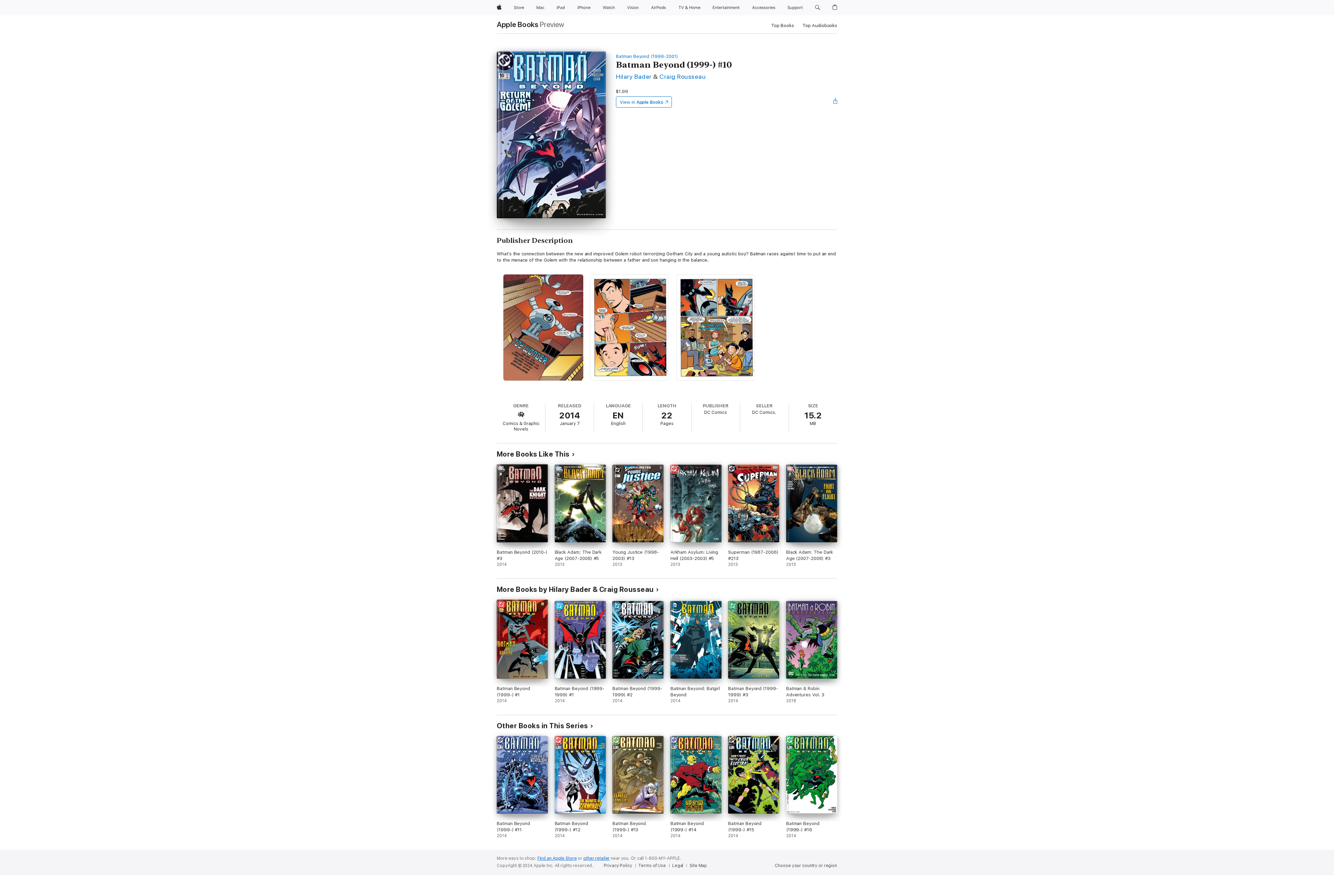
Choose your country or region (806, 865)
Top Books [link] (782, 25)
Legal (677, 865)
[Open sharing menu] (835, 102)
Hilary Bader (634, 76)
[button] (817, 7)
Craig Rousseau (682, 76)
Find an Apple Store (557, 858)
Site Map (698, 865)
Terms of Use (652, 865)
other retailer (596, 858)
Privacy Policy (618, 865)
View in (641, 102)
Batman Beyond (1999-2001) (647, 56)
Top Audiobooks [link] (819, 25)
